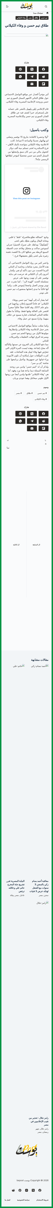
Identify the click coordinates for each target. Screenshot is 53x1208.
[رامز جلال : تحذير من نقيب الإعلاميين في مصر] (38, 1007)
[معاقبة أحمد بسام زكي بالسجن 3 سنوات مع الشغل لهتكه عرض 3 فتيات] (38, 770)
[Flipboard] (43, 84)
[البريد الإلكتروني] (32, 84)
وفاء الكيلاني (21, 18)
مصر (30, 18)
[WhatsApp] (20, 76)
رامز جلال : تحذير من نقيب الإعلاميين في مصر (38, 1121)
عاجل (22, 895)
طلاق (36, 18)
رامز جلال (44, 1128)
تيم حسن (44, 18)
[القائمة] (7, 6)
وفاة (12, 895)
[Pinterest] (20, 69)
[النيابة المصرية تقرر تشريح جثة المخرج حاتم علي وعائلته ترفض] (14, 770)
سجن (46, 895)
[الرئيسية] (47, 13)
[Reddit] (43, 76)
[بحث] (46, 6)
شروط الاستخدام (42, 1200)
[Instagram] (26, 1190)
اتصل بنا (7, 1200)
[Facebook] (43, 69)
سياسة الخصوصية (23, 1200)
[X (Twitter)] (32, 69)
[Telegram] (32, 76)
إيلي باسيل (31, 108)
